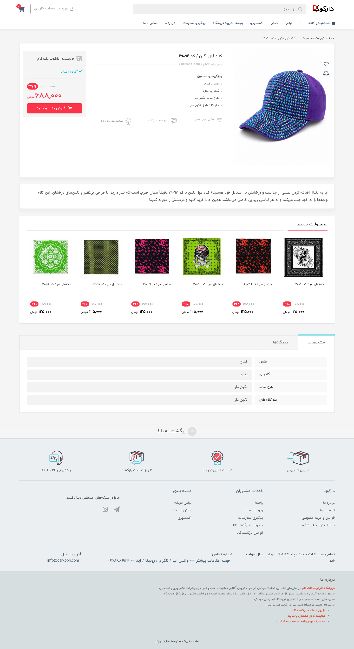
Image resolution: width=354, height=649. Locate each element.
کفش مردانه (182, 510)
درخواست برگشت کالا (248, 525)
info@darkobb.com (63, 560)
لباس (288, 23)
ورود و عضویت (252, 510)
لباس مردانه (182, 503)
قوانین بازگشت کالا (249, 532)
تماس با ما (150, 23)
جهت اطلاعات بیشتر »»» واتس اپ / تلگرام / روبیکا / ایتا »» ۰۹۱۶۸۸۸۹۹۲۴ (169, 560)
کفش (274, 23)
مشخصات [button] (316, 342)
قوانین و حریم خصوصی (318, 518)
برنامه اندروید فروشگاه (228, 23)
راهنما (259, 503)
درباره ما (169, 23)
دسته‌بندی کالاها (319, 23)
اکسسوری (256, 23)
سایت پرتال (162, 641)
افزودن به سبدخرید (52, 108)
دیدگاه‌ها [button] (280, 342)
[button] (24, 9)
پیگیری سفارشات (194, 23)
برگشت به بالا (172, 431)
